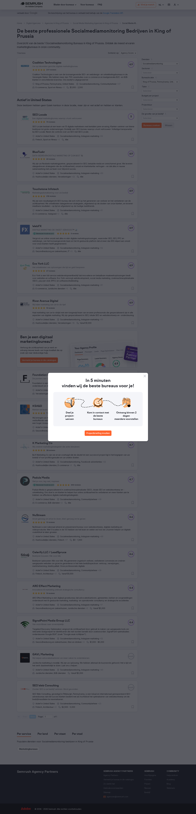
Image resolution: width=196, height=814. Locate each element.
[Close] (145, 376)
